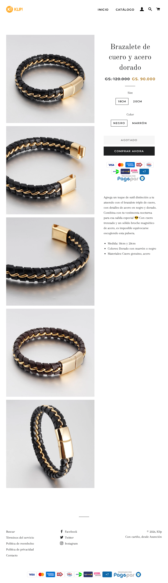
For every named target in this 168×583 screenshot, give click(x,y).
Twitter (69, 537)
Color (130, 114)
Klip (159, 531)
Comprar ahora (129, 151)
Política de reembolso (20, 543)
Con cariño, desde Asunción (143, 537)
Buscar (10, 531)
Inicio (103, 9)
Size (130, 93)
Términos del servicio (20, 537)
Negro (119, 123)
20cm (137, 101)
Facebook (70, 531)
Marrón (139, 123)
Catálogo (125, 9)
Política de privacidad (20, 549)
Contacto (12, 555)
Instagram (71, 543)
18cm (122, 101)
